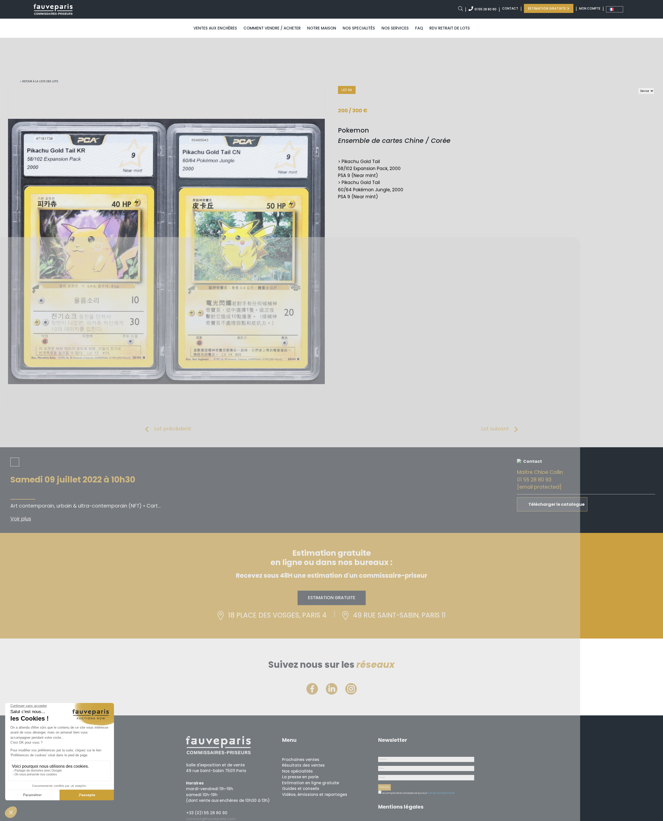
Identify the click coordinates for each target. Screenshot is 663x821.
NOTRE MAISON (321, 28)
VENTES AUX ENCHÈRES (215, 28)
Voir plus (20, 518)
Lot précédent (172, 428)
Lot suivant (495, 428)
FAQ (419, 28)
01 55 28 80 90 (485, 9)
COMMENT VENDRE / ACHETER (272, 28)
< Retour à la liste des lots (39, 81)
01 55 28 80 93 (534, 479)
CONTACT (510, 8)
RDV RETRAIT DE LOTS (449, 28)
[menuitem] (614, 9)
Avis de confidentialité (441, 793)
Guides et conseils (300, 788)
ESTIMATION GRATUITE (547, 8)
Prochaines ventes (300, 759)
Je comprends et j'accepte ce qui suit (404, 793)
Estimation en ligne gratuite (310, 783)
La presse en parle (300, 777)
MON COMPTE (589, 8)
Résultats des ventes (303, 765)
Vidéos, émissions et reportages (314, 794)
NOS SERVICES (395, 28)
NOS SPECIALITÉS (359, 28)
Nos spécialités (297, 771)
